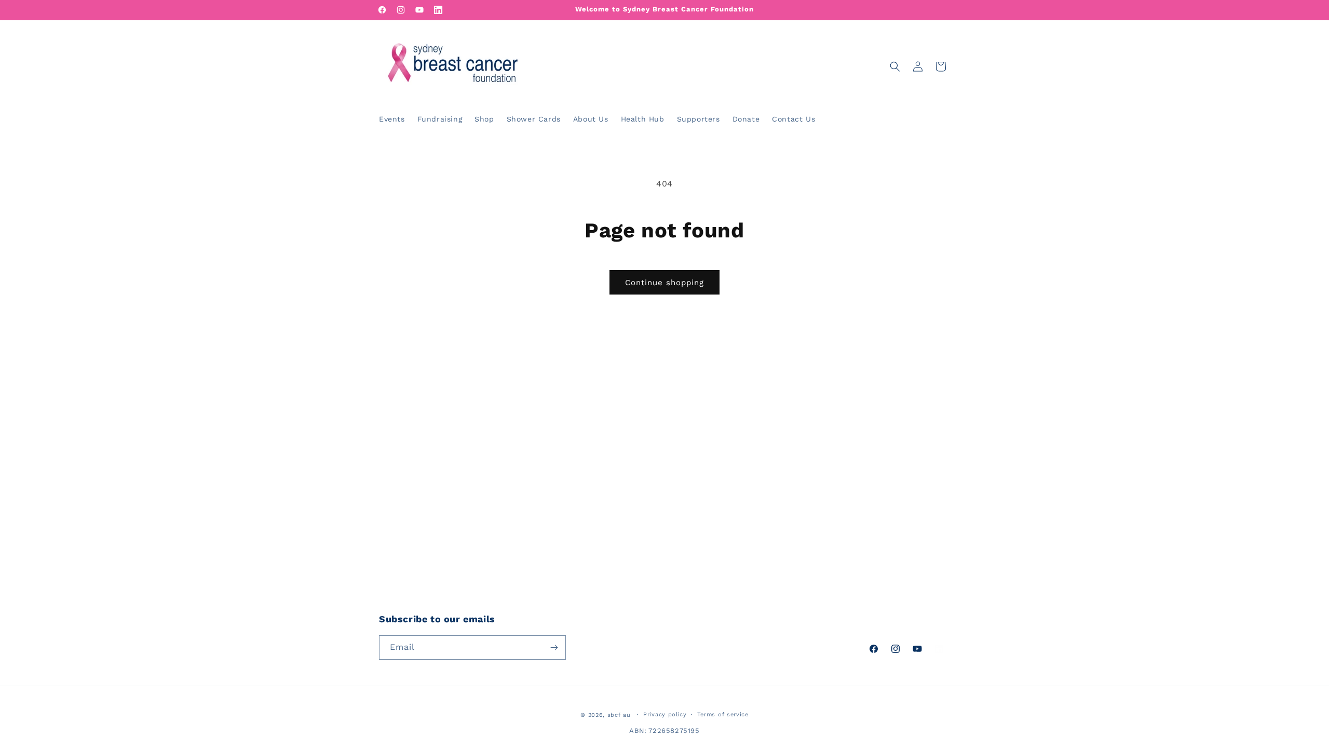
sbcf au (619, 715)
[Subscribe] (554, 647)
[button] (895, 66)
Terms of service (723, 714)
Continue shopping (664, 282)
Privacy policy (665, 714)
